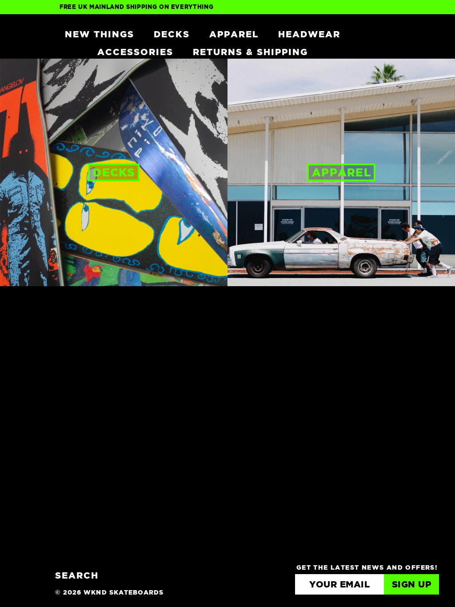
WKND (26, 34)
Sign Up (411, 585)
